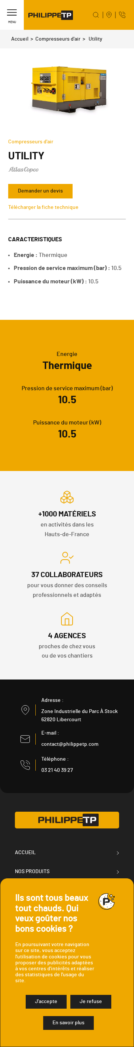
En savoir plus (68, 1022)
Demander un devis (40, 191)
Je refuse (91, 1001)
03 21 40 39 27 (57, 770)
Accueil (19, 39)
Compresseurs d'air (57, 39)
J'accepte (46, 1001)
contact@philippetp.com (70, 744)
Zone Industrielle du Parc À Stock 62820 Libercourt (79, 715)
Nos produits (32, 871)
